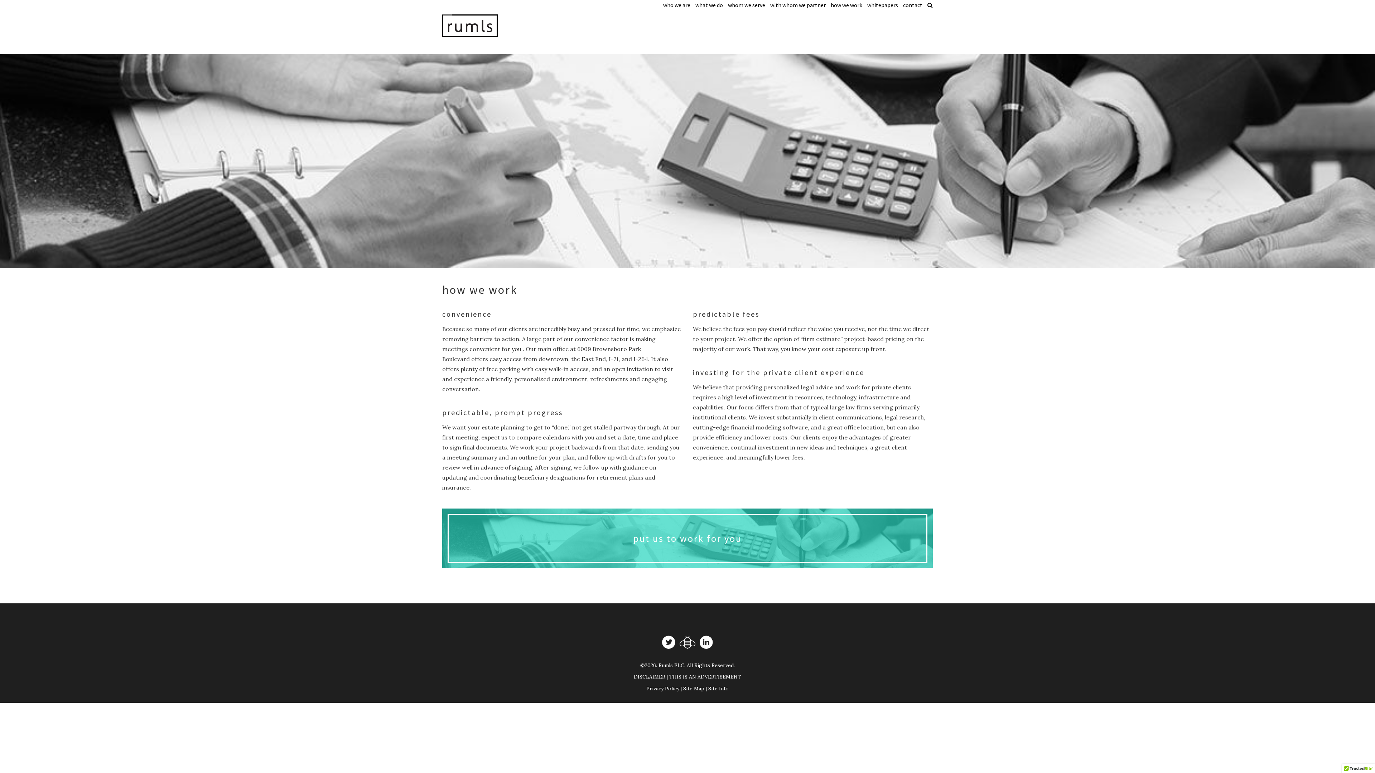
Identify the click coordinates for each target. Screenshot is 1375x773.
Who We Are (676, 5)
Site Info (718, 688)
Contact (912, 5)
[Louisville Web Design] (687, 642)
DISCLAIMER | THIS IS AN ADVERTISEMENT (687, 677)
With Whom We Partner (798, 5)
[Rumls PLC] (499, 25)
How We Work (846, 5)
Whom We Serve (746, 5)
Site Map (693, 688)
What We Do (709, 5)
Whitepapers (882, 5)
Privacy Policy (662, 688)
